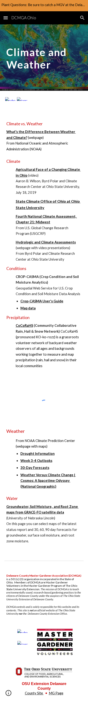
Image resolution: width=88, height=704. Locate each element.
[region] (44, 5)
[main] (44, 57)
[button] (5, 17)
